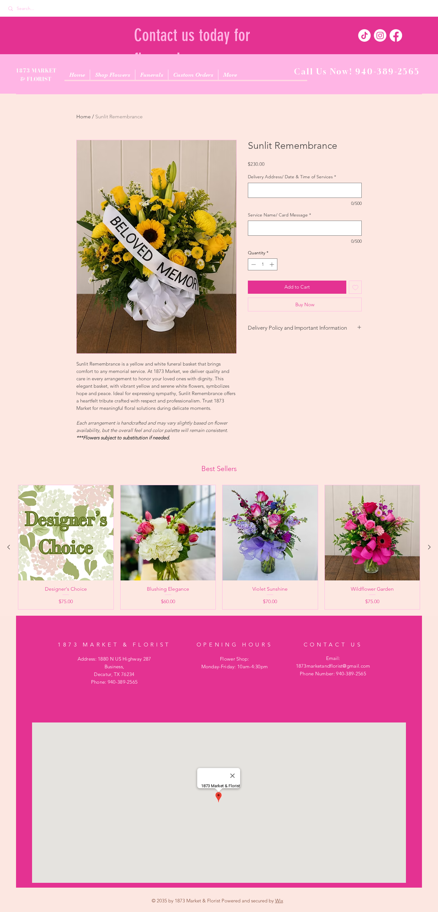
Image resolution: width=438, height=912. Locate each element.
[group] (219, 547)
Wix (279, 901)
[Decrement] (253, 264)
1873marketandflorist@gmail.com (333, 666)
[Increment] (272, 264)
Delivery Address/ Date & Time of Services (292, 177)
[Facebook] (396, 35)
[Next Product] (429, 547)
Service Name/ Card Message (279, 215)
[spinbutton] (262, 264)
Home (83, 117)
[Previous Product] (9, 547)
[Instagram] (380, 35)
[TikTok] (364, 35)
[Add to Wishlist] (355, 287)
